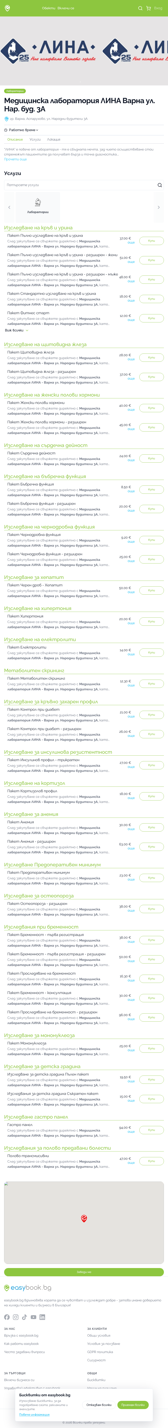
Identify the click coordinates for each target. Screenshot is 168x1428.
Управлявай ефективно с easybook (32, 1388)
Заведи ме (84, 1272)
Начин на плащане (102, 1388)
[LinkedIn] (42, 1317)
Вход (158, 8)
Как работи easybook (21, 1344)
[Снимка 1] (84, 82)
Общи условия (98, 1335)
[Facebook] (7, 1317)
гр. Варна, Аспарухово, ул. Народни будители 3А (48, 119)
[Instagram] (15, 1317)
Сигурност (96, 1360)
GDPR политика (100, 1352)
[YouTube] (33, 1317)
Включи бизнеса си (19, 1380)
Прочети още (15, 159)
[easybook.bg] (7, 8)
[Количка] (148, 8)
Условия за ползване (103, 1344)
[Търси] (140, 8)
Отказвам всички (98, 1405)
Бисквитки (96, 1380)
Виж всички (14, 330)
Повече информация (34, 1414)
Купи (151, 241)
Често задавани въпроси (24, 1352)
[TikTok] (24, 1317)
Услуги (35, 139)
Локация (53, 139)
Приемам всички (133, 1405)
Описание (15, 139)
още (131, 242)
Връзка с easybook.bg (21, 1335)
